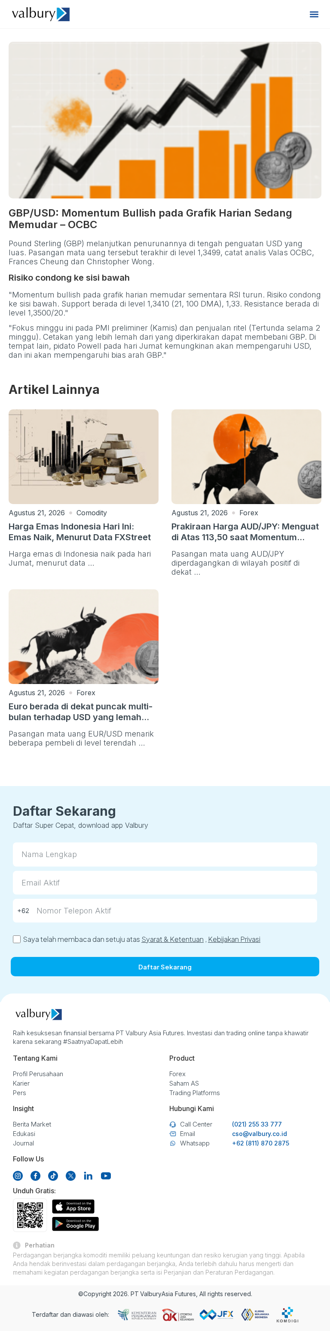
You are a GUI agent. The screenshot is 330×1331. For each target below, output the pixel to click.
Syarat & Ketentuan (172, 939)
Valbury (151, 1293)
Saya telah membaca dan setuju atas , (141, 939)
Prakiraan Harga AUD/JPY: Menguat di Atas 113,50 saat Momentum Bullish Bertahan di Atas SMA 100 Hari (245, 542)
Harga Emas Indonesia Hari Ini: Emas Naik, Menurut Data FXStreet (80, 531)
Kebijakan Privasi (234, 939)
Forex (248, 512)
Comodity (91, 512)
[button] (314, 14)
